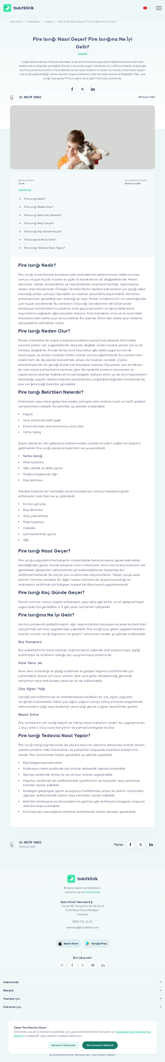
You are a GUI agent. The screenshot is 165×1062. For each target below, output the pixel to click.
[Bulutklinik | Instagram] (62, 965)
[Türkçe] (146, 8)
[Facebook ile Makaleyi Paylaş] (72, 89)
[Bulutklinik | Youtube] (93, 965)
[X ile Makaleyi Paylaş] (82, 89)
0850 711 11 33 (82, 921)
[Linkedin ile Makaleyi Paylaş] (93, 89)
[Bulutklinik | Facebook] (72, 965)
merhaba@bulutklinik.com (82, 927)
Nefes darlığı (33, 456)
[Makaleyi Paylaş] (130, 844)
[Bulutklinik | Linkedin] (103, 965)
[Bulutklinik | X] (82, 965)
